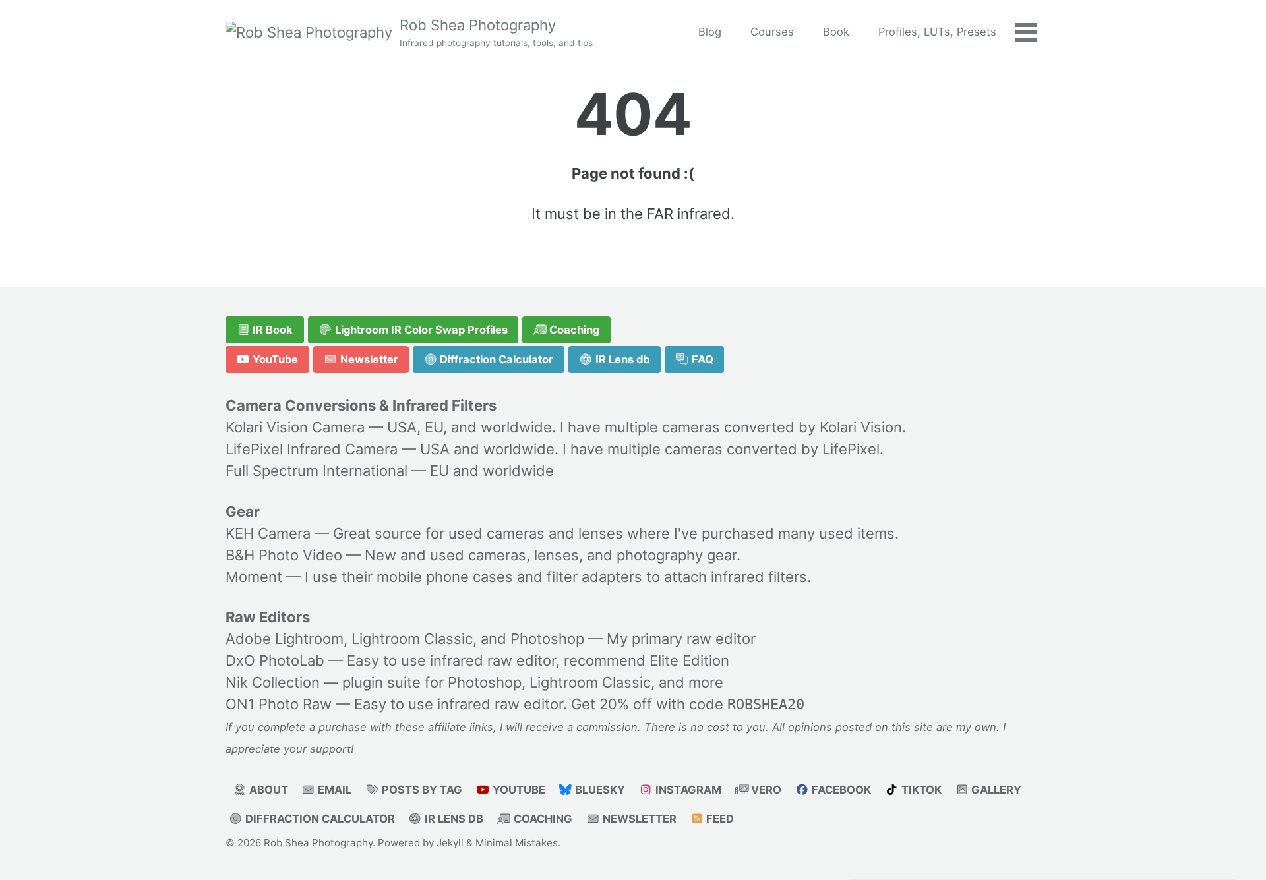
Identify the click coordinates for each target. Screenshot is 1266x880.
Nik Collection (273, 682)
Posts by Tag (420, 789)
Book (836, 31)
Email (333, 789)
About (267, 789)
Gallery (995, 789)
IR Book (271, 329)
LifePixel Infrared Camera (312, 449)
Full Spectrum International (316, 471)
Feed (719, 818)
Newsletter (368, 360)
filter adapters (594, 576)
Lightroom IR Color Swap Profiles (420, 329)
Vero (764, 789)
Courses (772, 31)
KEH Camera (268, 533)
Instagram (687, 789)
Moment (254, 576)
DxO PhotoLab (275, 661)
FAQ (701, 360)
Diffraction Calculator (495, 360)
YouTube (274, 360)
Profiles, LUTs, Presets (937, 31)
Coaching (573, 329)
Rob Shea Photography (496, 32)
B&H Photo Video (284, 555)
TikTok (920, 789)
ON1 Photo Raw (279, 704)
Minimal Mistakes (516, 842)
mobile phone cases (445, 576)
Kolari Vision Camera (295, 427)
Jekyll (450, 842)
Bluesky (598, 789)
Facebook (840, 789)
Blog (709, 31)
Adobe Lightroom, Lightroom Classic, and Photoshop (405, 639)
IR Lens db (621, 360)
